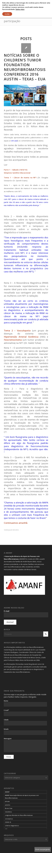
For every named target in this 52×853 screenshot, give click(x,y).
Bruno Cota (8, 808)
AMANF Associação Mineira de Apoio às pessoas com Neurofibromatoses (22, 796)
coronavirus (9, 819)
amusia (7, 801)
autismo (7, 805)
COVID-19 (8, 822)
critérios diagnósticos (12, 825)
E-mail (7, 611)
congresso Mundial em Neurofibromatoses (19, 815)
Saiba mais (19, 9)
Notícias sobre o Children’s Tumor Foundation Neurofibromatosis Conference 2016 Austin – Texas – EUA (25, 67)
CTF (6, 829)
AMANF (7, 792)
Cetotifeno (8, 812)
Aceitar (7, 14)
